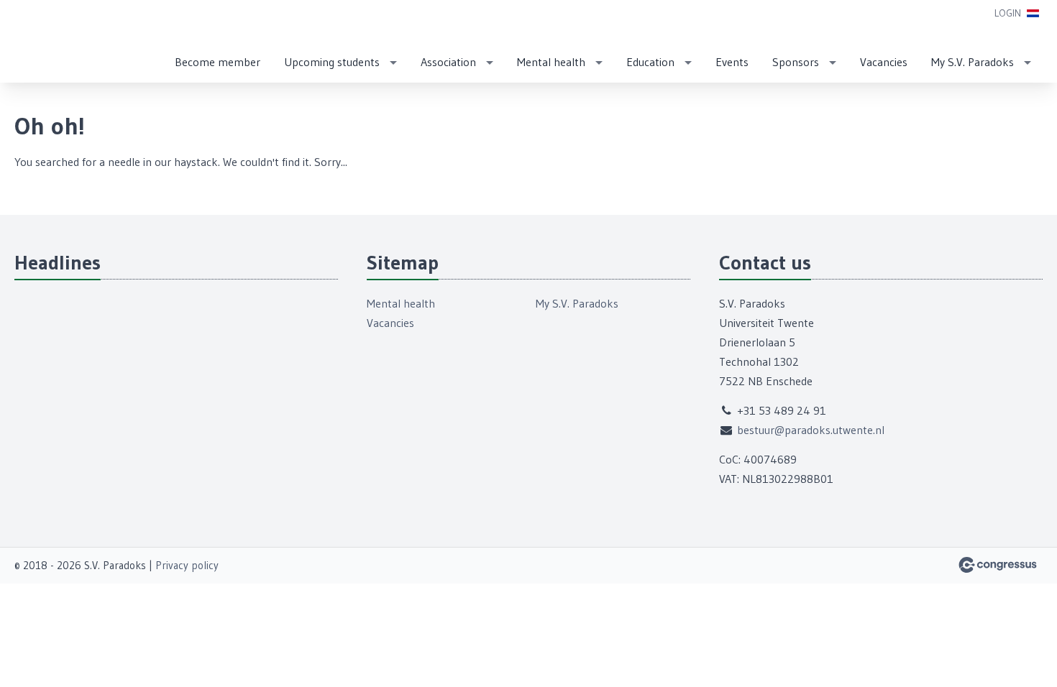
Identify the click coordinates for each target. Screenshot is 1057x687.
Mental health (551, 62)
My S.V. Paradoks (972, 62)
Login (1007, 12)
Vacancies (883, 62)
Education (650, 62)
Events (732, 62)
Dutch (1033, 13)
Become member (217, 62)
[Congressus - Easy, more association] (998, 565)
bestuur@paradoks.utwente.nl (810, 430)
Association (448, 62)
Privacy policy (187, 565)
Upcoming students (332, 62)
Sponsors (795, 62)
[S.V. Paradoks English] (43, 42)
